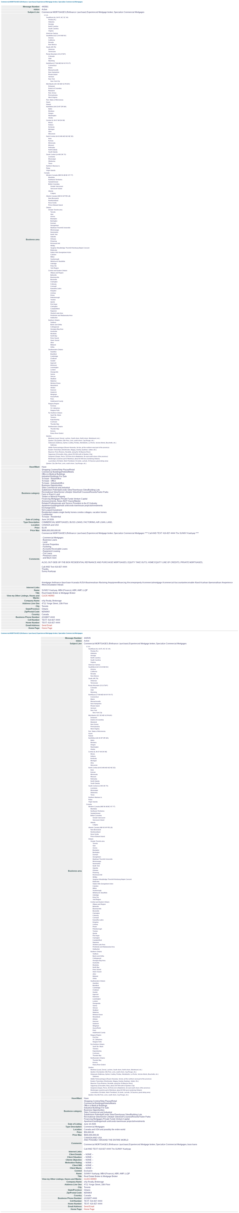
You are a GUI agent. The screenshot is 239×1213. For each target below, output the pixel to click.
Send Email (47, 625)
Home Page (47, 628)
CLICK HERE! (48, 596)
